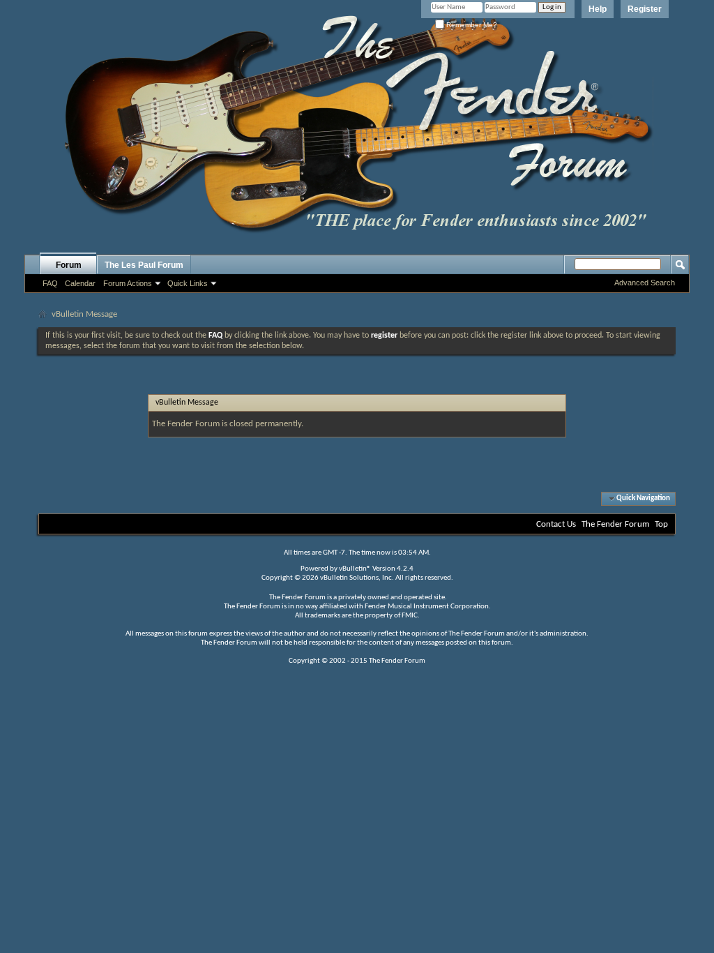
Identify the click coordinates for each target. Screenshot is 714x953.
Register (645, 9)
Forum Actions (127, 283)
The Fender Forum (615, 524)
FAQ (50, 283)
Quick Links (187, 283)
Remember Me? (470, 25)
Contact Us (556, 524)
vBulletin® (355, 569)
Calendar (80, 283)
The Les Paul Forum (144, 265)
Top (661, 524)
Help (597, 9)
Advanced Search (644, 282)
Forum (69, 265)
